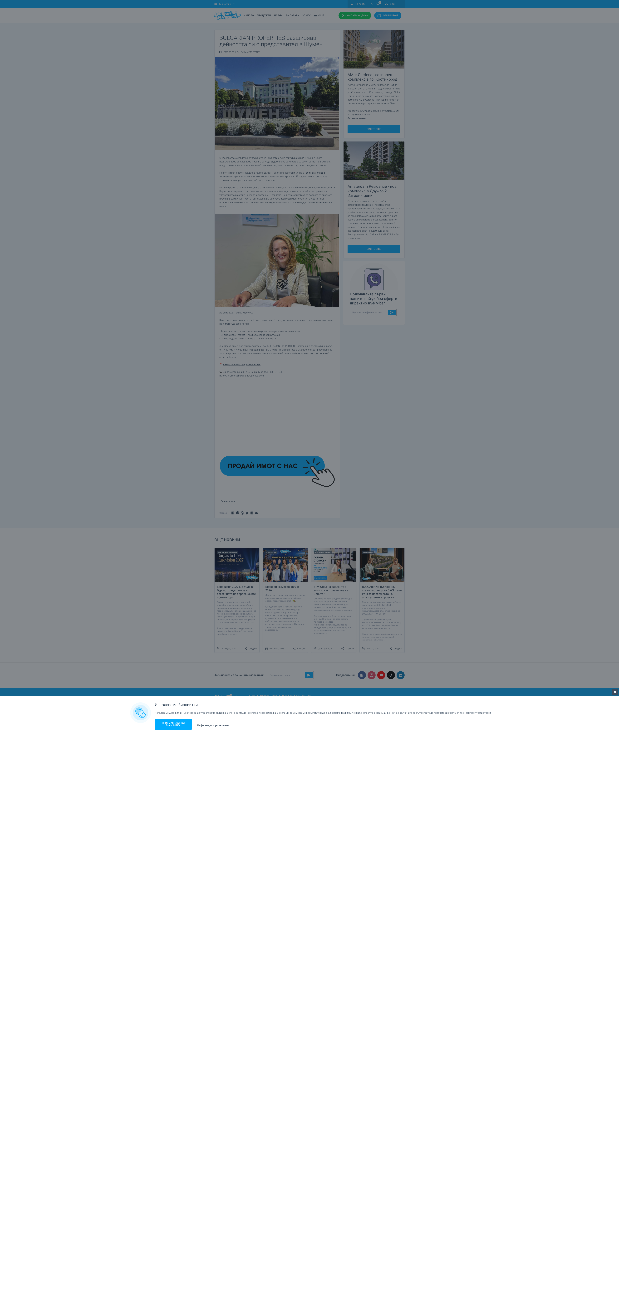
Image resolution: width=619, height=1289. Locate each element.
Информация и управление (213, 725)
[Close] (615, 692)
